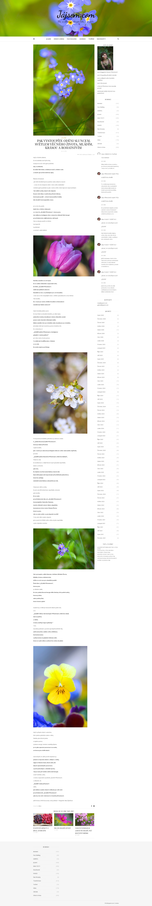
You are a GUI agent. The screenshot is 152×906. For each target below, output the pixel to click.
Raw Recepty (101, 39)
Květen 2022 (100, 501)
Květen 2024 (100, 414)
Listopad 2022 (101, 479)
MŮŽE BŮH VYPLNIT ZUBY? (103, 554)
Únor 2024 (100, 425)
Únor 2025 (100, 381)
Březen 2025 (100, 377)
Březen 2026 (100, 333)
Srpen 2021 (100, 534)
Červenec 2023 (101, 450)
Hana (102, 154)
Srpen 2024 (100, 403)
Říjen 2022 (100, 483)
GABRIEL (99, 110)
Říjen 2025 (100, 351)
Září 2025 (100, 355)
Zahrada (82, 39)
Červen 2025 (100, 366)
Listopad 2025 (101, 348)
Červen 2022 (100, 498)
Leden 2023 (100, 472)
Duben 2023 (100, 461)
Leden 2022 (100, 516)
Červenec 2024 (101, 406)
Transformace (101, 132)
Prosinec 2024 (101, 388)
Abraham (99, 103)
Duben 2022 (100, 505)
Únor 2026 (100, 337)
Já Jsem (48, 39)
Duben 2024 (100, 417)
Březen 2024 (100, 421)
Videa (98, 140)
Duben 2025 (100, 373)
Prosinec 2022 (101, 476)
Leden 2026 (100, 341)
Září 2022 (100, 487)
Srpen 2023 (100, 446)
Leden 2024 (100, 428)
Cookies (117, 903)
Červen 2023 (100, 454)
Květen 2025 (100, 370)
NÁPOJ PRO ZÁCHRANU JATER (104, 556)
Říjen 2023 (100, 439)
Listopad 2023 (101, 435)
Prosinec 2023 (101, 432)
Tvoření (91, 39)
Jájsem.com (76, 14)
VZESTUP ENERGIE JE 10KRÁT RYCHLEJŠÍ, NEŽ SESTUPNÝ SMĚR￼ (83, 830)
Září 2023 (100, 443)
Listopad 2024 (101, 392)
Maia (39, 806)
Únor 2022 (100, 512)
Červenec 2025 (101, 362)
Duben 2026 (100, 330)
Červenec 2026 (101, 319)
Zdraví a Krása (59, 39)
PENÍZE (99, 125)
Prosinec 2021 (101, 519)
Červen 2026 (100, 322)
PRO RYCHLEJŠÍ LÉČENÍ (62, 828)
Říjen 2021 (100, 527)
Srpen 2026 (100, 315)
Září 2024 (100, 399)
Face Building (72, 39)
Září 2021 (100, 530)
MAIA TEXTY (100, 118)
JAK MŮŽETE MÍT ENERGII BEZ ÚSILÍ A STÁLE (107, 547)
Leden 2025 (100, 384)
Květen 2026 (100, 326)
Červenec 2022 (101, 494)
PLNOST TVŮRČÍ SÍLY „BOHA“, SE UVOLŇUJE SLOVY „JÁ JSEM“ (109, 223)
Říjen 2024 (100, 395)
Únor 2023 (100, 468)
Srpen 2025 (100, 359)
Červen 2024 (100, 410)
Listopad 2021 (101, 523)
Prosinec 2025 (101, 344)
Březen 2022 (100, 509)
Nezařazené (100, 121)
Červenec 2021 (101, 538)
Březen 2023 (100, 465)
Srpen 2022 (100, 490)
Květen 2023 (100, 457)
